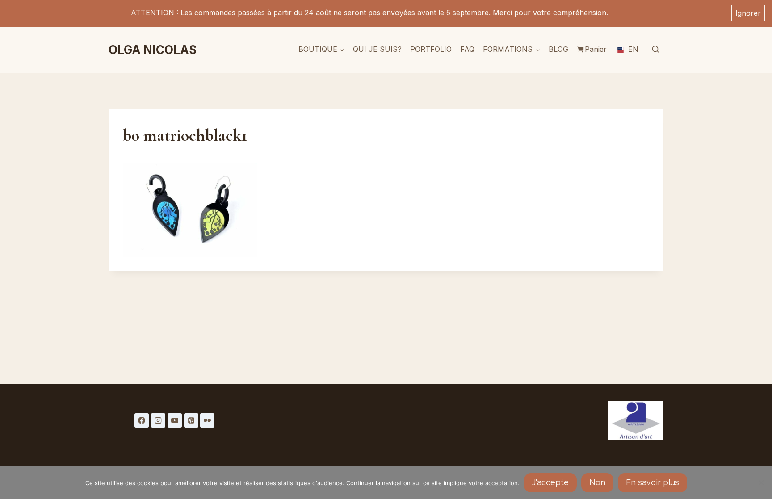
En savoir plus (652, 482)
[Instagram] (158, 420)
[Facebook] (141, 420)
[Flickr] (207, 420)
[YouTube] (175, 420)
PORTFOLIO (431, 49)
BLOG (558, 49)
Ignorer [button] (748, 12)
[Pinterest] (191, 420)
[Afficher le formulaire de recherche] (655, 50)
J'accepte (550, 482)
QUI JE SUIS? (377, 49)
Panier (596, 49)
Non (597, 482)
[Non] (760, 482)
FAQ (467, 49)
